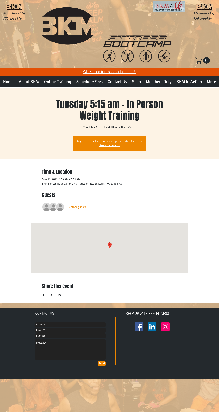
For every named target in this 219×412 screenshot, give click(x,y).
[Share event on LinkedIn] (59, 295)
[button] (203, 60)
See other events (109, 145)
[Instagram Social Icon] (165, 326)
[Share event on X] (51, 295)
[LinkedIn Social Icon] (152, 326)
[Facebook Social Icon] (139, 326)
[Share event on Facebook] (43, 295)
